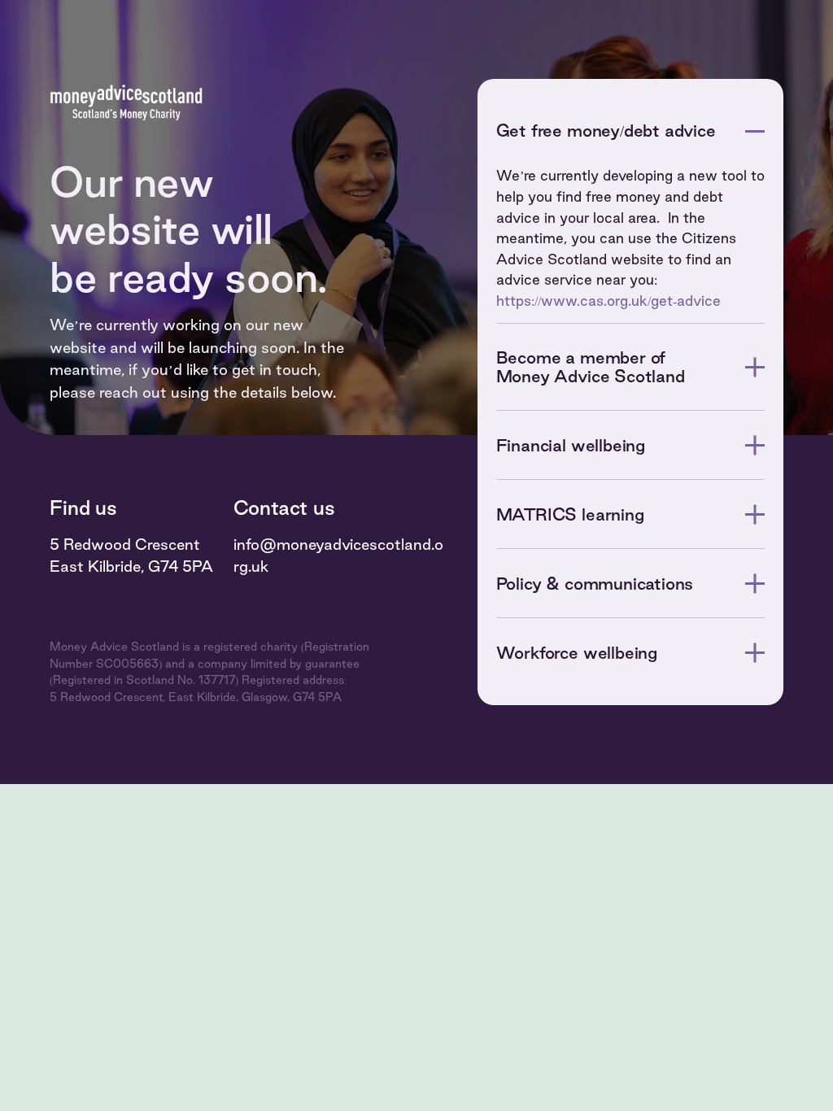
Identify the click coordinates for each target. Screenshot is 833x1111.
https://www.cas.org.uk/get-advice (608, 300)
